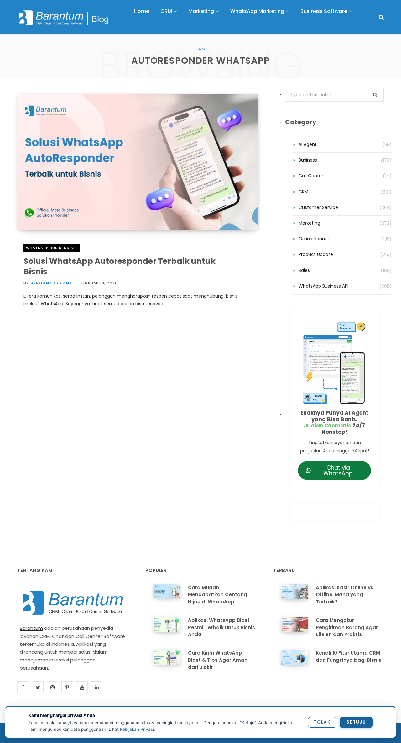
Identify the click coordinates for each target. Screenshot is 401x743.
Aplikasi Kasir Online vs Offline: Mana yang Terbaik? (344, 594)
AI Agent (308, 144)
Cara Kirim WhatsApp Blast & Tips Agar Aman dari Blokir (217, 660)
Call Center (311, 175)
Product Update (316, 254)
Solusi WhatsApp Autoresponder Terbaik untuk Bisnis (119, 266)
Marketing (309, 223)
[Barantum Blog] (64, 17)
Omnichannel (314, 239)
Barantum (31, 628)
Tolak (322, 722)
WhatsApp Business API (51, 247)
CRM (303, 191)
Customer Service (318, 207)
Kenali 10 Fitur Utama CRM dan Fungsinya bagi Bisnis (348, 656)
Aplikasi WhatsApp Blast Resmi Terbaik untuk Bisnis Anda (221, 627)
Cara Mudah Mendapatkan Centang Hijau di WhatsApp (217, 594)
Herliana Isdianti (52, 283)
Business (308, 160)
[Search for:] (334, 95)
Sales (304, 270)
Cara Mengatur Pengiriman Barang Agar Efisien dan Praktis (347, 627)
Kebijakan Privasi (137, 729)
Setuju (356, 722)
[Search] (381, 17)
